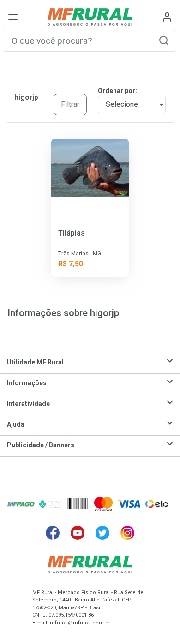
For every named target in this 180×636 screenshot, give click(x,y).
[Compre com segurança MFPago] (21, 504)
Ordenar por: (117, 90)
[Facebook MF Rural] (52, 533)
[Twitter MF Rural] (102, 533)
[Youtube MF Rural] (77, 533)
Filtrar (70, 104)
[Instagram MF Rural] (127, 533)
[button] (163, 40)
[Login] (167, 17)
